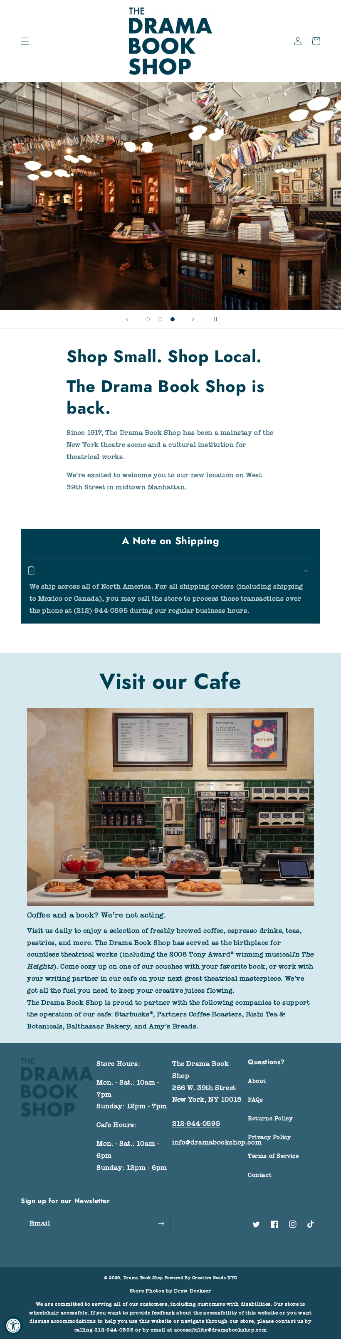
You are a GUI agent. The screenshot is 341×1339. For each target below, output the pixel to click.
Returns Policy (270, 1118)
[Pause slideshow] (214, 319)
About (257, 1081)
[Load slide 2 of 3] (160, 319)
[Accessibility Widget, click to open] (13, 1325)
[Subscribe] (161, 1223)
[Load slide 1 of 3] (147, 319)
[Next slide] (193, 319)
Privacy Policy (269, 1137)
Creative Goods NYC (214, 1277)
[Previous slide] (127, 319)
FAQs (255, 1099)
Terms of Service (273, 1155)
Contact (260, 1175)
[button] (25, 41)
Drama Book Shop (143, 1277)
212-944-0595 (196, 1123)
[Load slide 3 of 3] (172, 319)
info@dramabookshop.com (217, 1142)
